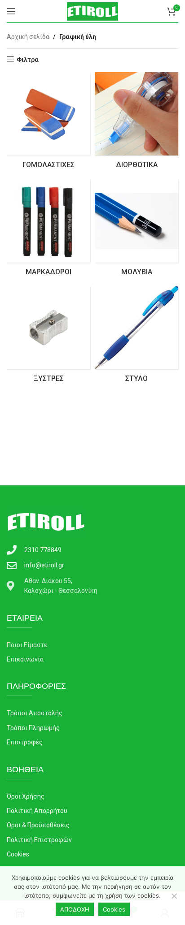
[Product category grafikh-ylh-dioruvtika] (136, 123)
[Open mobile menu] (11, 11)
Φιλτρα (28, 59)
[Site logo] (92, 10)
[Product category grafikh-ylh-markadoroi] (48, 230)
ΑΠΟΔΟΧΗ (74, 909)
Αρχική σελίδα (28, 36)
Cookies (114, 909)
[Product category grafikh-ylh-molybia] (136, 230)
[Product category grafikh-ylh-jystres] (48, 337)
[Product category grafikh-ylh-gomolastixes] (48, 123)
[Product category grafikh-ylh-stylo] (136, 337)
